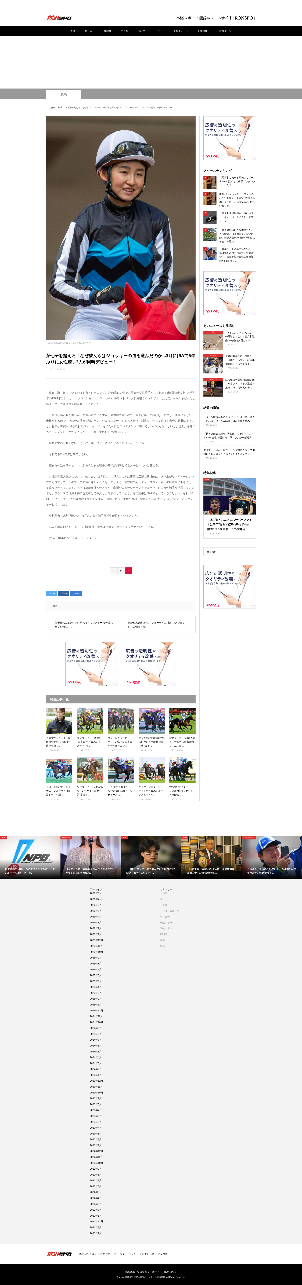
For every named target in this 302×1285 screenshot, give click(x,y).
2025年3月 (96, 993)
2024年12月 (96, 1010)
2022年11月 (96, 1157)
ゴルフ (141, 31)
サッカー (90, 31)
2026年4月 (96, 916)
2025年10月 (96, 951)
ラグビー (159, 31)
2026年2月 (96, 928)
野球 (72, 31)
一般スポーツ (224, 31)
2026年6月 (96, 905)
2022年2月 (96, 1209)
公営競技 (202, 31)
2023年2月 (96, 1139)
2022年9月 (96, 1168)
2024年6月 (96, 1045)
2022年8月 (96, 1174)
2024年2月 (96, 1069)
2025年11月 (96, 946)
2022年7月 (96, 1180)
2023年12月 (96, 1080)
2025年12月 (96, 940)
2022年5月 (96, 1192)
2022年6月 (96, 1186)
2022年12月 (96, 1151)
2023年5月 (96, 1122)
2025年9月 (96, 957)
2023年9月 (96, 1098)
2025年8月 (96, 963)
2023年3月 (96, 1133)
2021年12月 (96, 1221)
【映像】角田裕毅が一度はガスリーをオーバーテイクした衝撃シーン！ (236, 217)
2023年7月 (96, 1110)
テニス (124, 31)
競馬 (63, 94)
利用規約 (105, 1254)
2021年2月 (96, 1227)
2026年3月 (96, 922)
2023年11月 (96, 1086)
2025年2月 (96, 998)
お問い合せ (148, 1254)
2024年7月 (96, 1039)
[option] (30, 857)
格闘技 (107, 31)
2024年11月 (96, 1016)
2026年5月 (96, 910)
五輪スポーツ (181, 31)
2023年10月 (96, 1092)
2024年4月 (96, 1057)
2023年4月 (96, 1127)
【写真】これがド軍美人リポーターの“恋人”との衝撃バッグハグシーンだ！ (237, 181)
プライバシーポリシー (126, 1254)
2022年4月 (96, 1198)
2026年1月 (96, 934)
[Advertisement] (151, 62)
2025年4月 (96, 987)
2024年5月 (96, 1051)
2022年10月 (96, 1163)
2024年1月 (96, 1075)
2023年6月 (96, 1116)
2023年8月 (96, 1104)
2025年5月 (96, 981)
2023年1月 (96, 1145)
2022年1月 (96, 1215)
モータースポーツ (169, 910)
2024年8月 (96, 1034)
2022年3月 (96, 1204)
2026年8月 (96, 893)
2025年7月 (96, 969)
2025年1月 (96, 1004)
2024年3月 (96, 1063)
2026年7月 (96, 899)
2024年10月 (96, 1022)
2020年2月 (96, 1233)
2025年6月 (96, 975)
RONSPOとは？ (88, 1254)
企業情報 (163, 1254)
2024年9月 (96, 1028)
